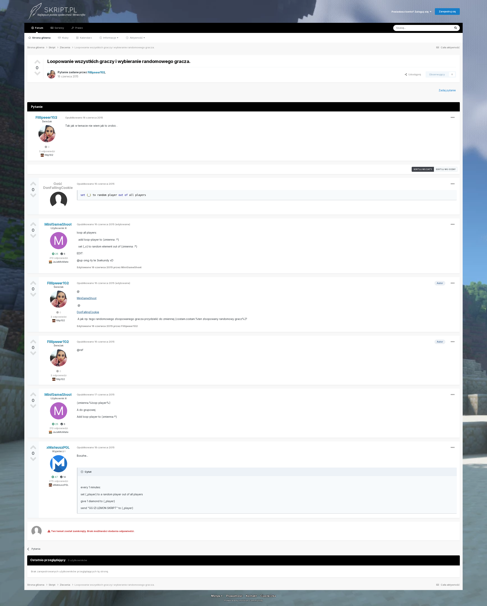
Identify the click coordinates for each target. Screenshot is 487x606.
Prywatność (234, 595)
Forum (38, 27)
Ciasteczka (268, 595)
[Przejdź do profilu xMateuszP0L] (58, 463)
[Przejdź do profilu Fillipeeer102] (51, 74)
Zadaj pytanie (447, 90)
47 (56, 476)
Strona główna (41, 37)
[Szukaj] (455, 28)
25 (56, 253)
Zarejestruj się (447, 11)
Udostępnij (414, 74)
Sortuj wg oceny (446, 169)
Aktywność (136, 37)
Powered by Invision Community (243, 600)
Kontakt (251, 595)
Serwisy (59, 27)
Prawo (79, 27)
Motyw (216, 595)
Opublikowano (84, 117)
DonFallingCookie (88, 312)
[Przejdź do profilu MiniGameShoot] (58, 240)
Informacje (110, 37)
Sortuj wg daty (423, 169)
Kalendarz (85, 37)
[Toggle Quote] (82, 471)
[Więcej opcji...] (452, 117)
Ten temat (440, 27)
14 (64, 476)
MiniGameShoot (86, 298)
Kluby (64, 37)
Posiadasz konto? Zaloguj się (411, 11)
